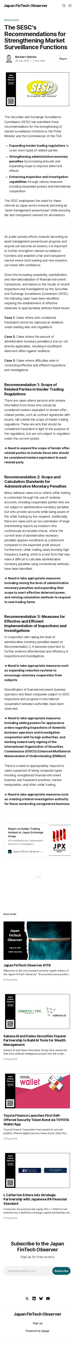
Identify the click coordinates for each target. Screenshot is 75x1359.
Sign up (37, 1323)
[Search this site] (64, 5)
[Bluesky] (41, 1298)
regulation (11, 20)
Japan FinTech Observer (25, 6)
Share (63, 58)
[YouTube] (48, 1298)
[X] (27, 1298)
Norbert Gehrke (25, 57)
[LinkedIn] (34, 1298)
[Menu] (70, 5)
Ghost (45, 1330)
